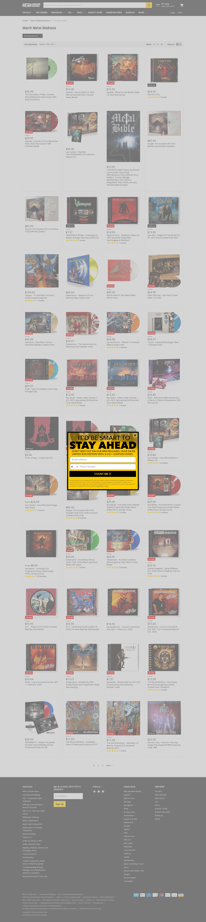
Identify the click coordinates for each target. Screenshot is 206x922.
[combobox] (74, 467)
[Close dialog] (135, 435)
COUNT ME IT (102, 473)
